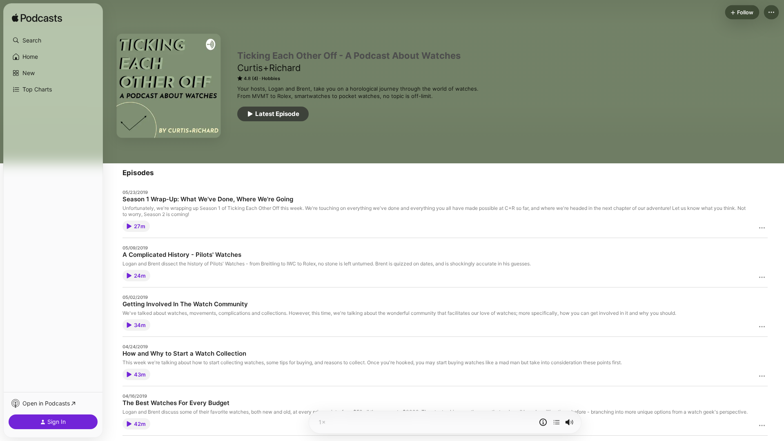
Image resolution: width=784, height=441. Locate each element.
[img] (37, 18)
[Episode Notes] (543, 422)
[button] (53, 40)
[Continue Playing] (556, 422)
